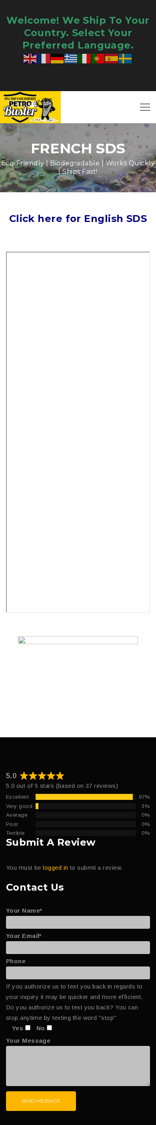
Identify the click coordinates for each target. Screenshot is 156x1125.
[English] (30, 58)
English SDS (115, 218)
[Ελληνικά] (71, 58)
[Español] (112, 58)
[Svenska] (125, 58)
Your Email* (24, 935)
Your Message (28, 1040)
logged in (55, 867)
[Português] (98, 58)
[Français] (44, 58)
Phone (16, 961)
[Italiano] (85, 58)
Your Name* (24, 910)
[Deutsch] (57, 58)
